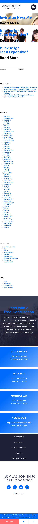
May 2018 (7, 190)
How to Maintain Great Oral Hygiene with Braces (19, 95)
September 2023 (9, 141)
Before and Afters (19, 448)
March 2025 (7, 129)
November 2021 (8, 163)
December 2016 (8, 220)
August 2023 (7, 143)
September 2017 (9, 203)
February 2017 (8, 216)
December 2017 (8, 199)
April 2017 (6, 212)
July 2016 (6, 227)
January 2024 (8, 137)
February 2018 (8, 195)
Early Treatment (8, 252)
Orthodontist (7, 260)
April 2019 (6, 175)
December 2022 (8, 150)
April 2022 (7, 156)
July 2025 (6, 122)
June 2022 (6, 154)
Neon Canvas (32, 517)
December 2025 (9, 118)
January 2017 (7, 218)
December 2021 (8, 161)
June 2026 (7, 116)
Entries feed (7, 283)
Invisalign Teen (8, 256)
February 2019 (8, 178)
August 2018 (7, 184)
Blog (5, 249)
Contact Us (19, 453)
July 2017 (6, 207)
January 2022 (7, 159)
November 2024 (9, 131)
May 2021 (6, 169)
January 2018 (7, 197)
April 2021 (6, 171)
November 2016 (8, 222)
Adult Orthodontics (9, 247)
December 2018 (8, 182)
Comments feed (8, 285)
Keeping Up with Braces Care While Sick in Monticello (20, 89)
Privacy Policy (28, 515)
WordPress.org (8, 287)
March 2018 (7, 193)
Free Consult (9, 521)
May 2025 (7, 126)
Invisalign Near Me (16, 17)
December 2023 (9, 139)
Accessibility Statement (18, 517)
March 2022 (7, 158)
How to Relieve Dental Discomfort (14, 97)
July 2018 (6, 186)
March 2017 (7, 214)
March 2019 (7, 176)
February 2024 (8, 135)
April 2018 (6, 192)
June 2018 (6, 188)
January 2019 (7, 180)
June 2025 (7, 124)
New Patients (19, 442)
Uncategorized (8, 262)
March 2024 (7, 133)
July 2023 (6, 144)
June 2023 (7, 146)
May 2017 (6, 210)
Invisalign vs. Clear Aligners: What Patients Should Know (20, 87)
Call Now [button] (20, 493)
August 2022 (7, 152)
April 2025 (7, 127)
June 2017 (6, 208)
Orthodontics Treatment (11, 258)
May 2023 (7, 148)
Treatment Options (19, 458)
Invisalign (6, 254)
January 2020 (8, 173)
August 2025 (7, 120)
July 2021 (6, 165)
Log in (5, 281)
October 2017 (8, 201)
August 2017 (7, 205)
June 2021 (6, 167)
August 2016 (7, 225)
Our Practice (19, 437)
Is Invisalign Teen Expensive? (14, 32)
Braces (6, 250)
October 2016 (8, 224)
